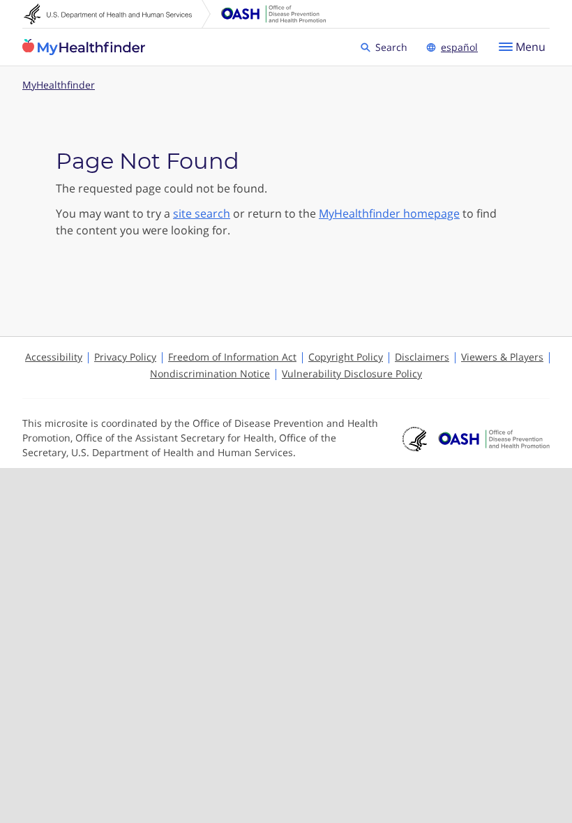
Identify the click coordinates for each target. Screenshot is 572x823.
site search (201, 213)
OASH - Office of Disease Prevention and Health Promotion (494, 439)
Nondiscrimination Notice (210, 373)
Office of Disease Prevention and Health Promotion (273, 14)
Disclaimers (422, 356)
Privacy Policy (125, 356)
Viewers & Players (502, 356)
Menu (530, 47)
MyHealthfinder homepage (389, 213)
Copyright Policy (345, 356)
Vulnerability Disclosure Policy (352, 373)
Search (393, 46)
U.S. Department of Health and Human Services (117, 14)
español (459, 47)
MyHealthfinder (83, 47)
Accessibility (53, 356)
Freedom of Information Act (232, 356)
